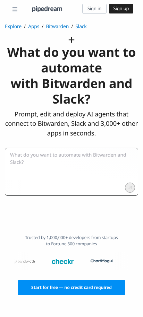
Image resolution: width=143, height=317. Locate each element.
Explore (13, 26)
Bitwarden (57, 26)
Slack (81, 26)
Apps (33, 26)
